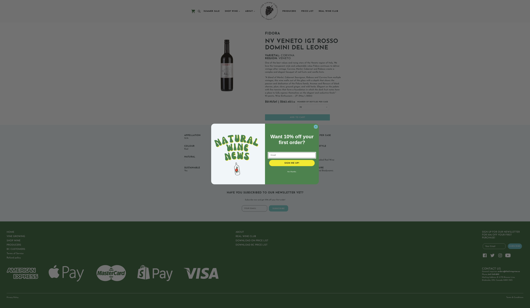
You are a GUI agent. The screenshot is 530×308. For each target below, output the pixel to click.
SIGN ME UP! (291, 163)
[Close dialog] (315, 126)
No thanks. (292, 171)
